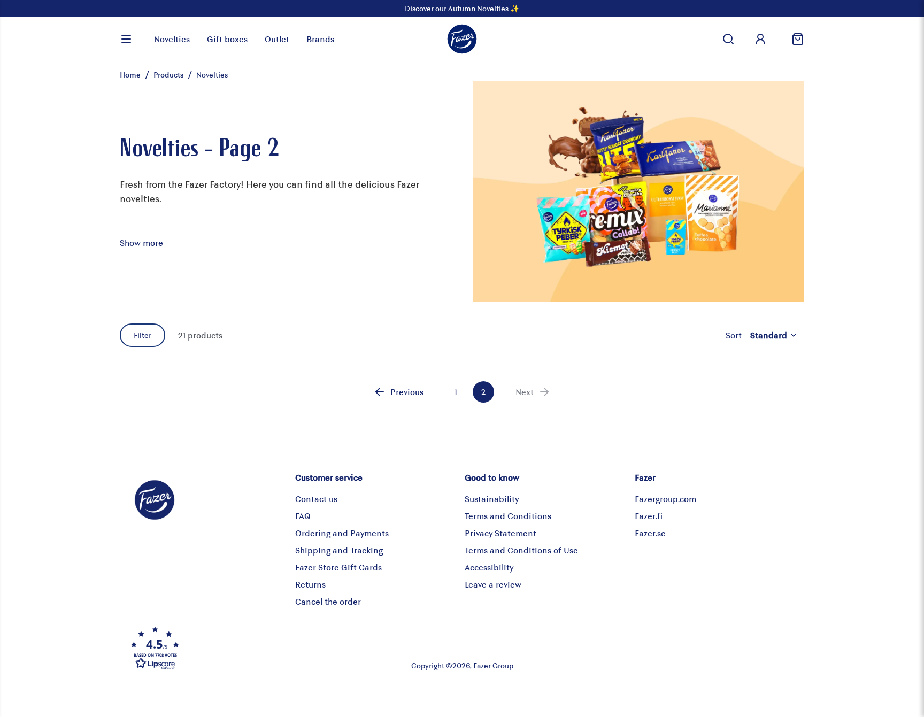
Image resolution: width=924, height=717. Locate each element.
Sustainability (492, 499)
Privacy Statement (500, 533)
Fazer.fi (649, 516)
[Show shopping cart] (793, 39)
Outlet (277, 39)
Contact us (316, 499)
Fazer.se (650, 533)
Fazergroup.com (665, 499)
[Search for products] (728, 39)
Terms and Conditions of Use (521, 550)
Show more (141, 242)
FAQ (303, 516)
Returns (310, 584)
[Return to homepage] (462, 39)
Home (130, 74)
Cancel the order (328, 601)
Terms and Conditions (508, 516)
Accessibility (489, 567)
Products (168, 74)
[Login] (760, 39)
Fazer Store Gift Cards (338, 567)
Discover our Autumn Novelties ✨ (462, 8)
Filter (142, 335)
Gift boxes (227, 39)
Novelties (172, 39)
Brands (320, 39)
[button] (239, 647)
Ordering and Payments (342, 533)
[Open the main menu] (126, 39)
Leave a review (493, 584)
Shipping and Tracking (339, 550)
